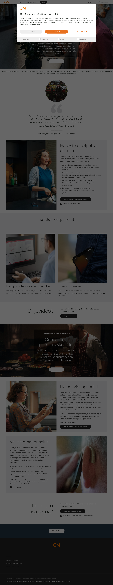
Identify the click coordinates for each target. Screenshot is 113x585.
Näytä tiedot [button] (81, 31)
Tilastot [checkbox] (62, 39)
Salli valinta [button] (31, 32)
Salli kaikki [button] (56, 32)
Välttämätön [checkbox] (25, 39)
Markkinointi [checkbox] (82, 39)
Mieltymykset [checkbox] (44, 39)
